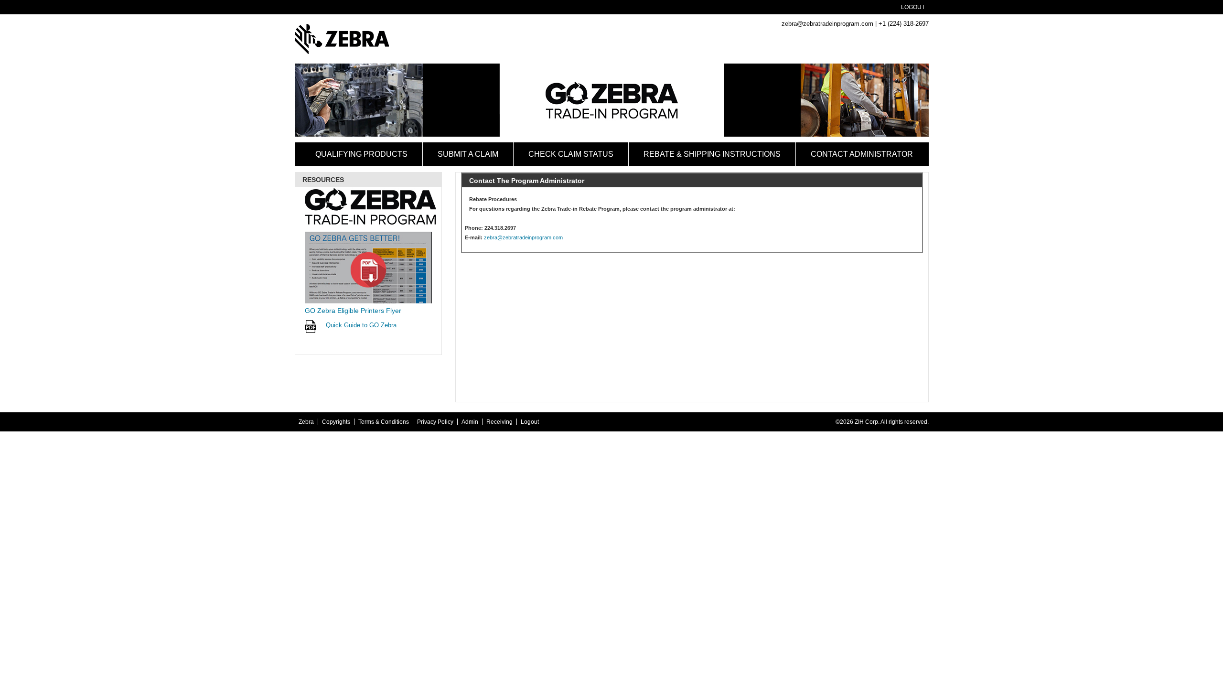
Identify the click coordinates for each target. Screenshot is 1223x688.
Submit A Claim (468, 154)
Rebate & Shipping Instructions (712, 154)
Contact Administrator (862, 154)
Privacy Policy (435, 422)
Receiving (499, 422)
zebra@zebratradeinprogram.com (827, 23)
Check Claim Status (570, 154)
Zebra (306, 422)
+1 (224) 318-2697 (904, 23)
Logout (913, 7)
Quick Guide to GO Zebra (361, 325)
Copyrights (336, 422)
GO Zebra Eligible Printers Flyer (353, 310)
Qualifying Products (361, 154)
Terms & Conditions (383, 422)
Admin (469, 422)
